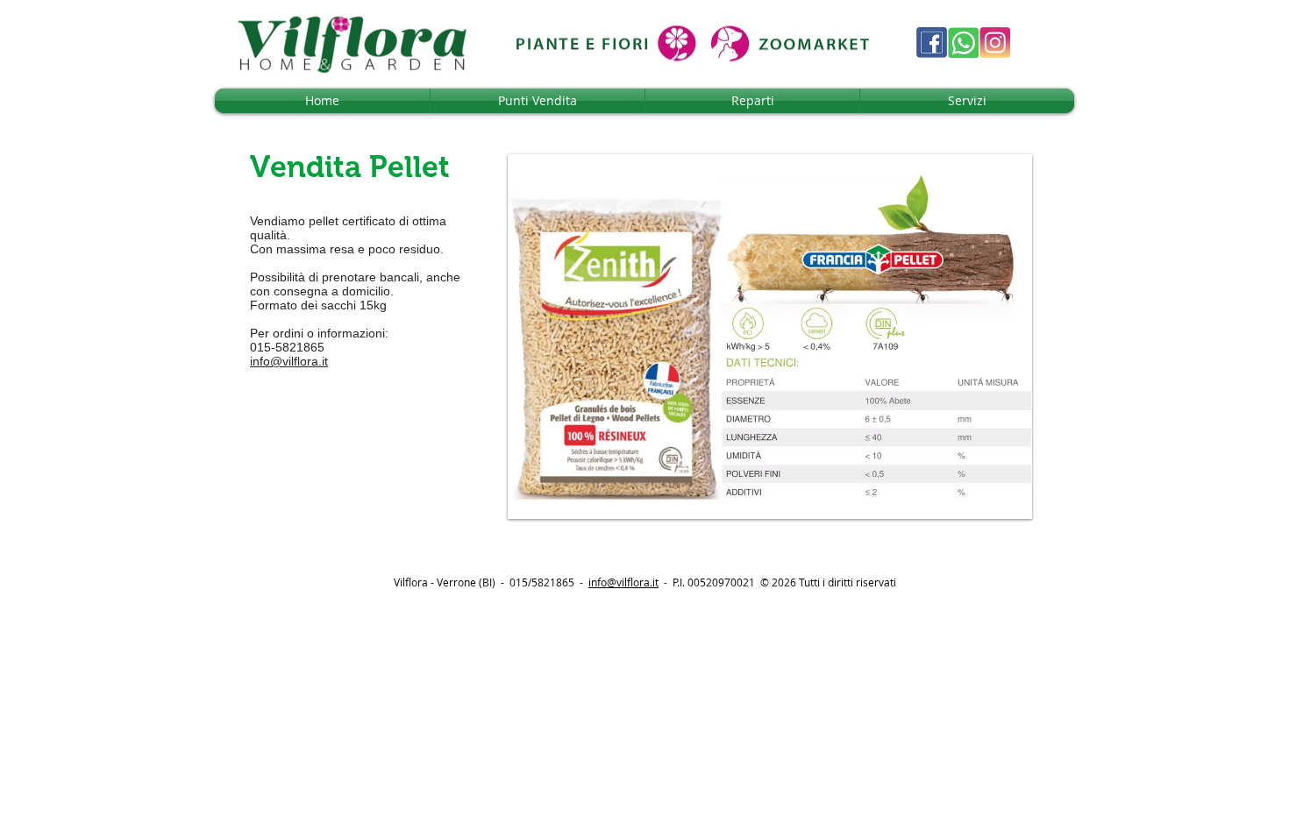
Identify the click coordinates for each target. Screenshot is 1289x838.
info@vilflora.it (289, 361)
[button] (770, 336)
